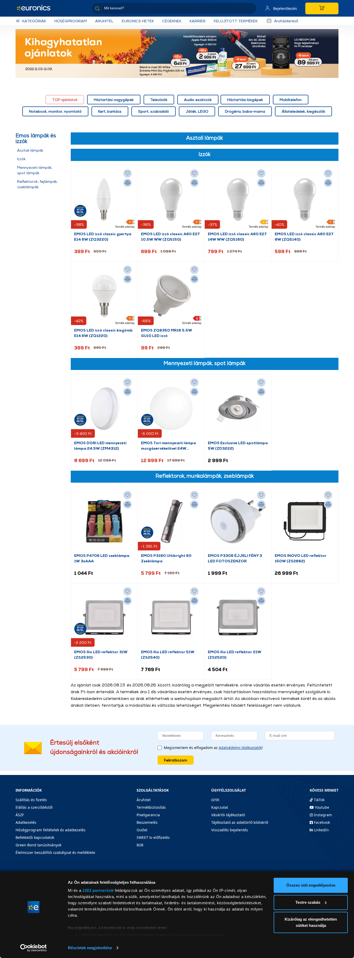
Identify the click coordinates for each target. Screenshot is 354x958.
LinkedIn (321, 829)
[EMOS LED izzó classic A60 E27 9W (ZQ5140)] (305, 199)
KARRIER (198, 21)
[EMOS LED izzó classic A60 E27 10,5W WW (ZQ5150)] (171, 199)
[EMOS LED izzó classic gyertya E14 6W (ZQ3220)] (104, 199)
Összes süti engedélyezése (310, 885)
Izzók (21, 159)
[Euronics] (36, 8)
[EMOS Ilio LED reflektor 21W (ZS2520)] (238, 617)
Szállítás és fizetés (31, 799)
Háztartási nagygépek (114, 99)
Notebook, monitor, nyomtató (55, 111)
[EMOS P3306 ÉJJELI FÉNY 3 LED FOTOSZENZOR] (238, 521)
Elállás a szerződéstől (34, 807)
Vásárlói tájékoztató (228, 814)
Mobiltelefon (291, 99)
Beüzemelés (147, 822)
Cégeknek (171, 21)
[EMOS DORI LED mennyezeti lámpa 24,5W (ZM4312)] (104, 408)
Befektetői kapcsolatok (35, 837)
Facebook (321, 822)
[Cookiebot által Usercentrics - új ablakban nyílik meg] (33, 948)
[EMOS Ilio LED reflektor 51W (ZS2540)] (171, 617)
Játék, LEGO (197, 111)
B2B (140, 844)
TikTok (318, 799)
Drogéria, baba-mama (245, 111)
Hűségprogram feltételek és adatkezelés (51, 829)
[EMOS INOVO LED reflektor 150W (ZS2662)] (305, 521)
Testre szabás (307, 902)
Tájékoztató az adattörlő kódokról (239, 822)
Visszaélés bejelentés (229, 829)
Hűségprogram (70, 21)
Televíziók (158, 99)
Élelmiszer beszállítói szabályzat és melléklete (55, 852)
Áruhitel (104, 21)
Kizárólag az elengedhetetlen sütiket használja (311, 922)
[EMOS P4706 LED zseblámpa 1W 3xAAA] (104, 521)
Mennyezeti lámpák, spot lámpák (34, 170)
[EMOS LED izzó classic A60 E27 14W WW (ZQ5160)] (238, 199)
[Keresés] (250, 9)
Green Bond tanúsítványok (38, 844)
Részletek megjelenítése (90, 948)
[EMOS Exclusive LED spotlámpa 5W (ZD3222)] (238, 408)
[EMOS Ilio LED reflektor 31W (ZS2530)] (104, 617)
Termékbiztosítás (151, 807)
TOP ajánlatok (64, 99)
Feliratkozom (175, 760)
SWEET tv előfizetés (153, 837)
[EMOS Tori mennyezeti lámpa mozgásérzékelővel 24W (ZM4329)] (171, 408)
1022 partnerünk (98, 890)
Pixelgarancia (148, 814)
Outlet (142, 829)
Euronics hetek (138, 21)
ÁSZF (20, 814)
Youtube (321, 807)
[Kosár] (321, 8)
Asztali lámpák (30, 150)
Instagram (322, 814)
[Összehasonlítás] (127, 183)
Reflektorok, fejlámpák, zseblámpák (37, 184)
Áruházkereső (286, 20)
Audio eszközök (198, 99)
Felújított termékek (236, 21)
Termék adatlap (124, 226)
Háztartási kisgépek (245, 99)
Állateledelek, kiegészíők (303, 111)
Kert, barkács (110, 111)
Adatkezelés (26, 822)
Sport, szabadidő (153, 111)
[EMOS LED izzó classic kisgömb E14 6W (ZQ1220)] (104, 296)
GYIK (215, 799)
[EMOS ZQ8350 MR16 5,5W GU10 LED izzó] (171, 296)
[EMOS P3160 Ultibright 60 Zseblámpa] (171, 521)
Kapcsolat (219, 807)
